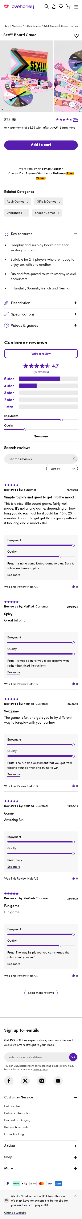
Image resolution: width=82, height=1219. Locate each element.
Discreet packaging (17, 1120)
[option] (26, 76)
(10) (75, 119)
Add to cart (41, 145)
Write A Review (41, 353)
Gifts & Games (33, 26)
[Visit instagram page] (41, 1081)
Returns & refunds (16, 1127)
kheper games (69, 26)
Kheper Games (45, 213)
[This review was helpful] (73, 587)
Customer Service (18, 1097)
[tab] (41, 1115)
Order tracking (14, 1134)
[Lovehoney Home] (19, 7)
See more (41, 436)
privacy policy (40, 1069)
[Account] (54, 6)
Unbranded (14, 213)
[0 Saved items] (61, 7)
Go (73, 1057)
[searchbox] (37, 459)
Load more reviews (41, 993)
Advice (9, 1146)
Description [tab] (20, 302)
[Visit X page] (25, 1081)
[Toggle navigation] (76, 6)
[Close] (75, 1196)
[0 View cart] (68, 7)
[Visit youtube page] (58, 1081)
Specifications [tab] (22, 314)
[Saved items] (76, 36)
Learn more (67, 127)
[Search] (46, 6)
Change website (15, 1213)
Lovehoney (41, 16)
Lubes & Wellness (12, 26)
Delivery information (17, 1113)
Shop (8, 1157)
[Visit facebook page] (8, 1081)
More (8, 1168)
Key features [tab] (21, 233)
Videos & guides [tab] (24, 325)
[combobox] (62, 468)
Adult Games (51, 26)
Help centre (12, 1106)
